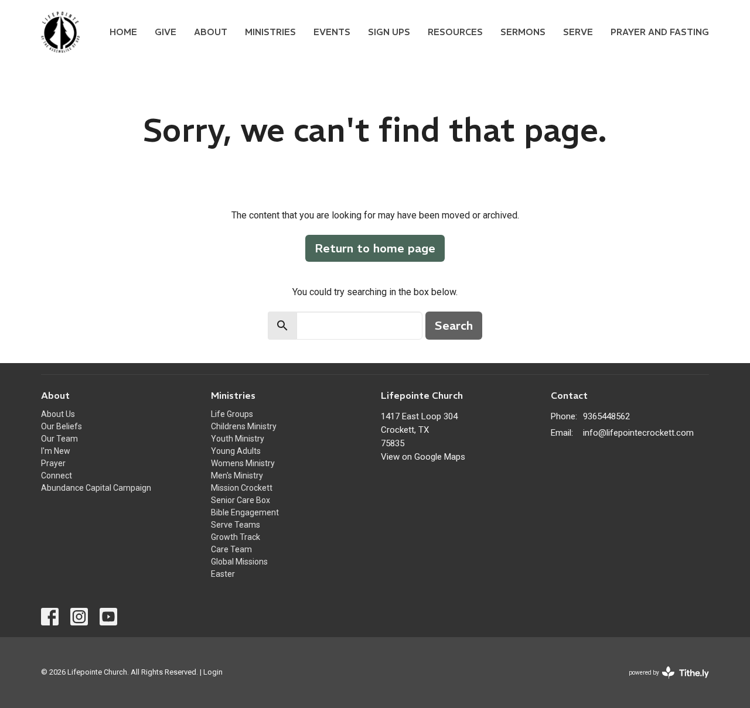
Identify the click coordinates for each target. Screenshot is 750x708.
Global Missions (239, 561)
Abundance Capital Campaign (96, 487)
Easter (223, 574)
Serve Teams (235, 524)
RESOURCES (455, 31)
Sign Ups (389, 31)
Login (213, 672)
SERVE (578, 31)
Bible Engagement (245, 512)
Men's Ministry (237, 475)
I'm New (55, 451)
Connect (56, 475)
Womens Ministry (243, 463)
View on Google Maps (423, 457)
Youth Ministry (237, 438)
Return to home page (375, 248)
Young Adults (236, 451)
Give (165, 31)
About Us (58, 414)
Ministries (270, 31)
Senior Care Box (240, 500)
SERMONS (523, 31)
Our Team (59, 438)
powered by (662, 682)
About (210, 31)
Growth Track (235, 537)
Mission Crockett (241, 487)
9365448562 (606, 416)
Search (454, 325)
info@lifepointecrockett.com (638, 432)
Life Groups (232, 414)
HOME (123, 31)
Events (331, 31)
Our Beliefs (61, 426)
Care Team (231, 549)
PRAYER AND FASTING (660, 31)
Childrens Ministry (244, 426)
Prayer (53, 463)
